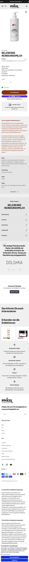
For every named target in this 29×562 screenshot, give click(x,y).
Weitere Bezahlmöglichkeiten (14, 98)
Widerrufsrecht (5, 456)
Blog (3, 425)
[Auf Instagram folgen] (7, 465)
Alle (3, 50)
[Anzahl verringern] (4, 82)
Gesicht (6, 50)
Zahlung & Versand (6, 445)
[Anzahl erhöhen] (10, 82)
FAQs (3, 430)
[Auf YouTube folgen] (11, 465)
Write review (14, 291)
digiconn (16, 480)
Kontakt (4, 442)
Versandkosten (9, 60)
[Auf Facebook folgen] (3, 465)
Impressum (4, 448)
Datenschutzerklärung (7, 451)
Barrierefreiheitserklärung (8, 459)
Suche (3, 433)
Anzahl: (3, 79)
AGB (3, 453)
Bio (2, 427)
